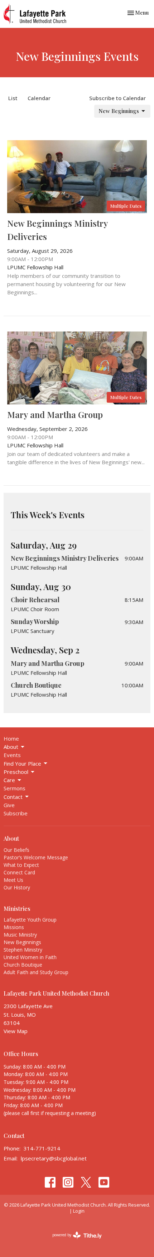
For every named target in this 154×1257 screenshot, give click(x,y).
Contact (13, 796)
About (11, 746)
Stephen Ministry (23, 949)
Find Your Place (22, 763)
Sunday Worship (35, 621)
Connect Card (19, 872)
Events (12, 754)
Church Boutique (36, 685)
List (13, 98)
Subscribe (16, 813)
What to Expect (21, 864)
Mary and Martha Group (47, 663)
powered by (73, 1240)
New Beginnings (118, 110)
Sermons (14, 788)
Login (79, 1211)
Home (11, 738)
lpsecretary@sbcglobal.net (54, 1158)
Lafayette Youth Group (30, 919)
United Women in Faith (30, 957)
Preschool (16, 771)
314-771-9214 (42, 1148)
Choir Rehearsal (35, 599)
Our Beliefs (16, 849)
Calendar (39, 98)
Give (9, 805)
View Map (16, 1031)
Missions (14, 927)
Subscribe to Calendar (117, 98)
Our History (17, 887)
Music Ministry (20, 934)
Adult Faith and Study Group (36, 972)
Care (9, 780)
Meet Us (13, 880)
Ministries (17, 908)
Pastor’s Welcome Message (36, 857)
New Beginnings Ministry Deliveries (65, 558)
